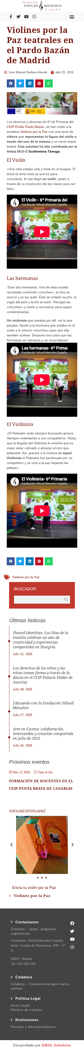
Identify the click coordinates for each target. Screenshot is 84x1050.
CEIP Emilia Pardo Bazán (25, 127)
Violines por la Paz (34, 132)
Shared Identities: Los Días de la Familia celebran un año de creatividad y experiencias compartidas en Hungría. (40, 640)
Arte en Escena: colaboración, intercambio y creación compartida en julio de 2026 (43, 734)
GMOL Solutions (56, 1045)
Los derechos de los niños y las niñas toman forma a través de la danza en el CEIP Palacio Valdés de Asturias (43, 675)
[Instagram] (34, 16)
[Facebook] (72, 923)
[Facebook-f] (10, 16)
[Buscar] (66, 600)
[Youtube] (26, 16)
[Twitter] (18, 16)
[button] (72, 16)
